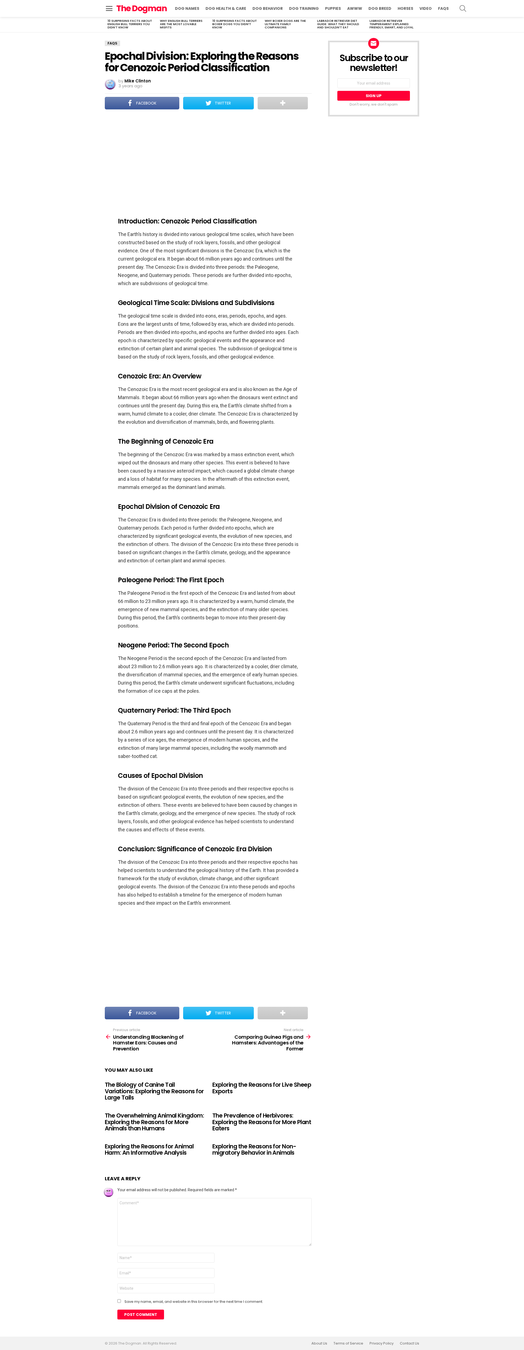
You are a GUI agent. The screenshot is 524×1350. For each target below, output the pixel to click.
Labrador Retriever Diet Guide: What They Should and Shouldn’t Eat (338, 24)
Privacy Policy (382, 1343)
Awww (354, 8)
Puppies (333, 8)
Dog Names (187, 8)
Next (416, 24)
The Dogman (141, 8)
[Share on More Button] (283, 103)
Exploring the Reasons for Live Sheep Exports (261, 1088)
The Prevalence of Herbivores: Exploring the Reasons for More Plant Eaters (261, 1122)
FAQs (443, 8)
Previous (107, 24)
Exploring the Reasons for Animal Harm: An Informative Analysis (149, 1149)
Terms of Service (348, 1343)
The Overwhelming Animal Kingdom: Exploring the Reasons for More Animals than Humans (154, 1122)
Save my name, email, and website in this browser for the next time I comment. (193, 1302)
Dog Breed (379, 8)
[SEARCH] (463, 8)
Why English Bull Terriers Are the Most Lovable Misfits (181, 24)
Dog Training (304, 8)
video (425, 8)
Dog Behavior (267, 8)
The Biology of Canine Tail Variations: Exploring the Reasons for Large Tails (154, 1091)
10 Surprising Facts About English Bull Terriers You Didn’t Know (130, 24)
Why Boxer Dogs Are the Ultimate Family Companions (285, 24)
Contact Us (409, 1343)
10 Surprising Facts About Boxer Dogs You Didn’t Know (234, 24)
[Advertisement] (208, 159)
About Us (319, 1343)
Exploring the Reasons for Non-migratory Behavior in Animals (254, 1149)
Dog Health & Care (226, 8)
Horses (405, 8)
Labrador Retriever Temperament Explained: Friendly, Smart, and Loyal (391, 24)
